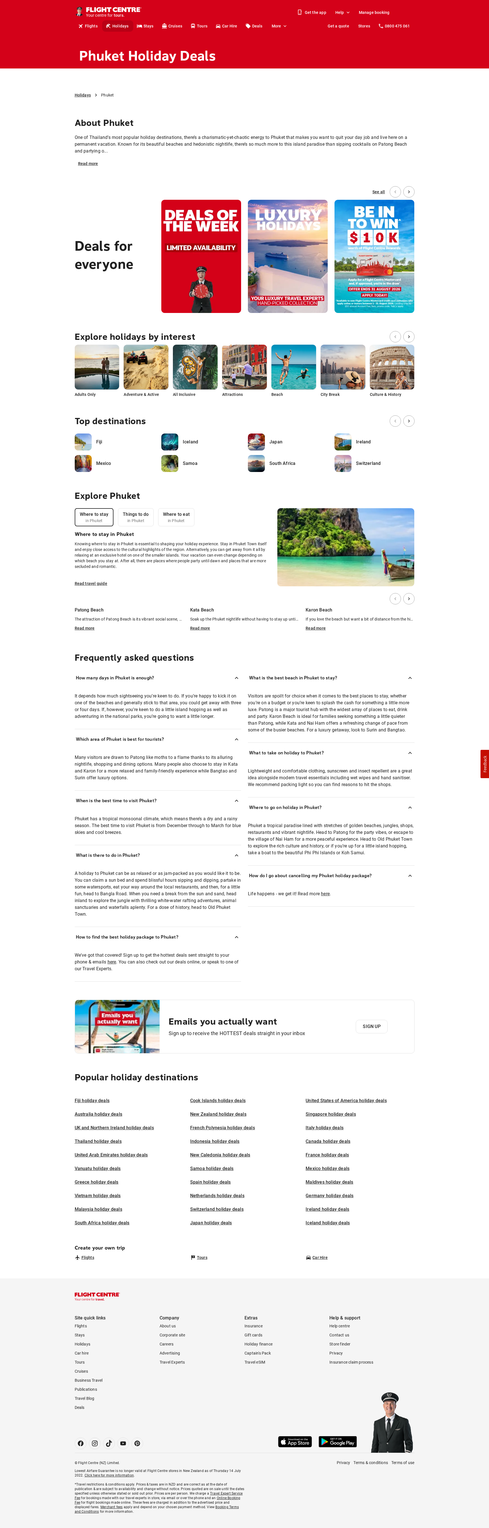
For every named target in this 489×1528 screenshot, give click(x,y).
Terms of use (402, 1462)
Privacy (336, 1353)
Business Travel (89, 1380)
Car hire (82, 1353)
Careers (166, 1344)
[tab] (94, 517)
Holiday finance (258, 1344)
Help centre (339, 1326)
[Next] (409, 192)
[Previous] (395, 192)
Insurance (253, 1326)
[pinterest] (137, 1443)
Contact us (339, 1335)
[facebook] (81, 1443)
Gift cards (253, 1335)
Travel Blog (85, 1398)
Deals (257, 26)
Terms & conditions (370, 1462)
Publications (86, 1389)
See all (378, 192)
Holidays (120, 26)
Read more (88, 163)
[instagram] (95, 1443)
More (276, 26)
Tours (202, 26)
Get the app (315, 12)
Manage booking (374, 12)
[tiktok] (109, 1443)
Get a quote (338, 26)
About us (168, 1326)
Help (339, 12)
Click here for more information (109, 1475)
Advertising (170, 1353)
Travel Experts (172, 1362)
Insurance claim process (351, 1362)
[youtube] (123, 1443)
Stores (364, 26)
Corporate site (172, 1335)
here (112, 962)
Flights (91, 26)
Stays (148, 26)
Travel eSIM (254, 1362)
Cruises (175, 26)
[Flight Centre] (97, 1296)
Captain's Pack (257, 1353)
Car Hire (229, 26)
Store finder (339, 1344)
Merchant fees (111, 1507)
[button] (485, 764)
